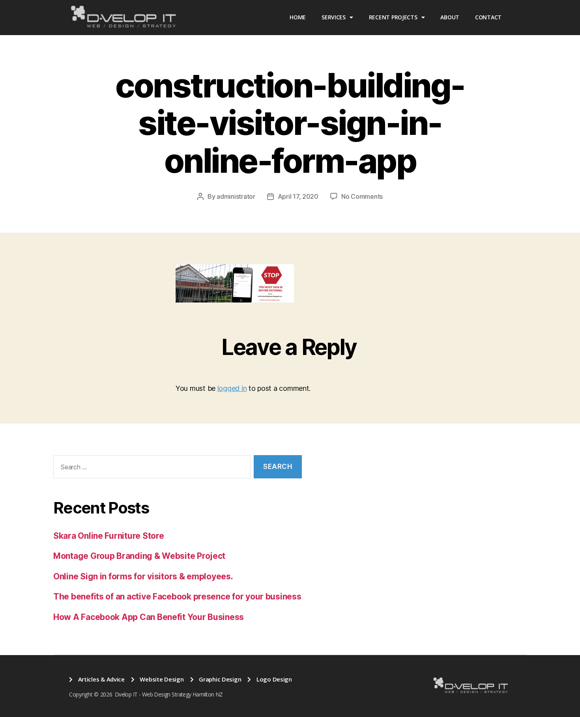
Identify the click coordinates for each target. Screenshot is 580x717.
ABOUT (449, 17)
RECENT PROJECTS (393, 17)
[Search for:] (150, 468)
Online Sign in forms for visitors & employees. (143, 576)
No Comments (362, 196)
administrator (236, 196)
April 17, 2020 (298, 196)
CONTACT (488, 17)
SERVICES (334, 17)
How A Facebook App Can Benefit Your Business (148, 617)
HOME (298, 17)
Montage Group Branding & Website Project (139, 556)
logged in (232, 388)
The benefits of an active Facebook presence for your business (177, 596)
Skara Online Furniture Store (108, 536)
